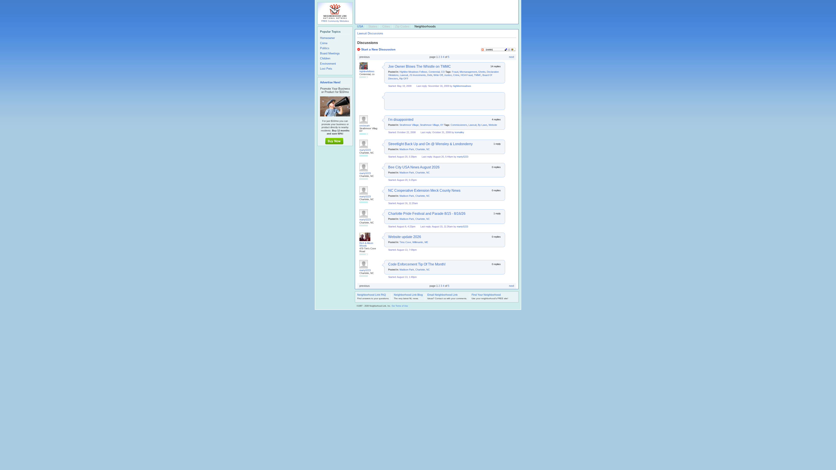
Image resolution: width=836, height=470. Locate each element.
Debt (429, 75)
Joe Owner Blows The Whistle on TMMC (419, 66)
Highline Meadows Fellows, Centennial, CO (422, 71)
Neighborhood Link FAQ (371, 295)
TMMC (477, 75)
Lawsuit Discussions (370, 33)
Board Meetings (330, 53)
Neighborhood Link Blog (408, 295)
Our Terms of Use (400, 306)
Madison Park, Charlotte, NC (414, 149)
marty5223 (365, 150)
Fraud (455, 71)
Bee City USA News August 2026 (414, 167)
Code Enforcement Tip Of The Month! (416, 264)
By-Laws (482, 125)
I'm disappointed (400, 119)
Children (325, 58)
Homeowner (327, 38)
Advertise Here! (330, 82)
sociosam (364, 125)
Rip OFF (403, 78)
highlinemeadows (462, 86)
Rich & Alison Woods (366, 244)
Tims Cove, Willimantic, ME (413, 242)
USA (360, 26)
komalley (459, 132)
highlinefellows (366, 71)
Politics (324, 48)
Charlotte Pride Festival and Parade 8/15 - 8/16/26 (426, 213)
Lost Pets (326, 68)
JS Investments (417, 75)
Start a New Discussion (378, 49)
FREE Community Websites (335, 21)
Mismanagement (468, 71)
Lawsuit (404, 75)
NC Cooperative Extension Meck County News (424, 190)
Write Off (438, 75)
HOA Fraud (467, 75)
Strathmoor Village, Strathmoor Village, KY (421, 125)
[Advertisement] (435, 12)
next (511, 57)
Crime (456, 75)
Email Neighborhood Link (442, 295)
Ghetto (481, 71)
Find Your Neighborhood (486, 295)
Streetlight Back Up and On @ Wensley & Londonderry (430, 144)
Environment (328, 63)
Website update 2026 (404, 237)
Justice (448, 75)
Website (493, 125)
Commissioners (459, 125)
